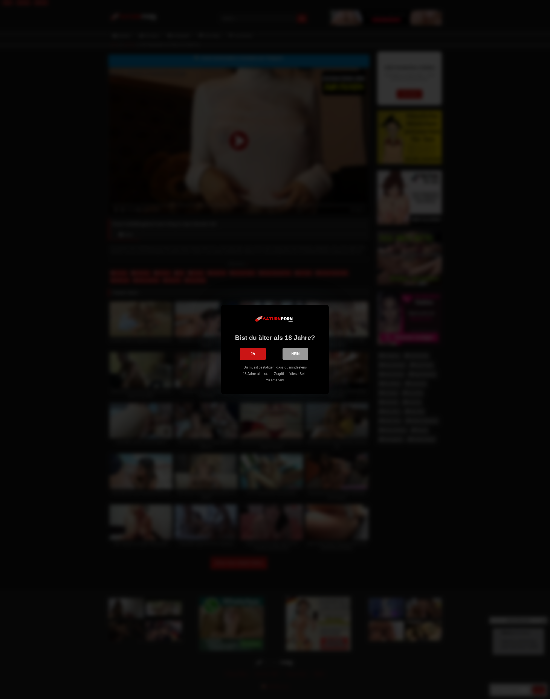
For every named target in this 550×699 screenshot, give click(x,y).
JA (253, 354)
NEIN (295, 354)
